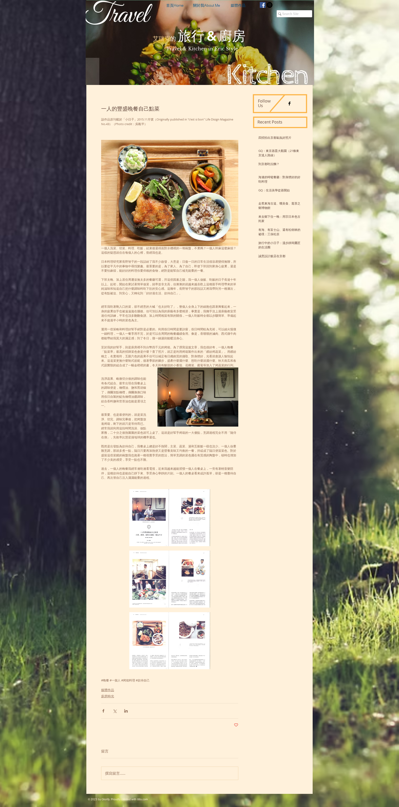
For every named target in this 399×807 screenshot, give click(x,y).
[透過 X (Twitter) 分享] (114, 711)
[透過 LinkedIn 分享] (126, 711)
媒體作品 (107, 690)
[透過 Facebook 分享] (103, 711)
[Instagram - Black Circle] (269, 5)
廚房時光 (107, 696)
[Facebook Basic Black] (289, 103)
